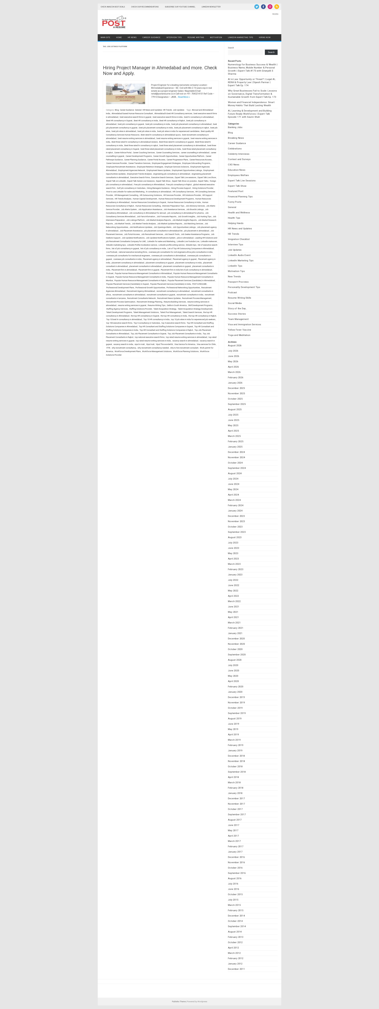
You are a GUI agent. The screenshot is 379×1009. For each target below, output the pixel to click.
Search (231, 48)
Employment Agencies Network (131, 170)
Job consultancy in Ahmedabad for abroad (147, 213)
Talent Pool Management (170, 312)
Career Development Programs (139, 156)
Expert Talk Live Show (207, 177)
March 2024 (234, 500)
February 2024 (235, 505)
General (138, 110)
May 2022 (233, 590)
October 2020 (235, 649)
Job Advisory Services (195, 206)
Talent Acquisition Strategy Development (195, 309)
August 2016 (235, 878)
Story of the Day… (237, 308)
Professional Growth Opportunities (150, 287)
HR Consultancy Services (183, 192)
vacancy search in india (123, 344)
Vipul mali (150, 344)
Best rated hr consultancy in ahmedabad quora (161, 135)
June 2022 (233, 585)
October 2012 (235, 942)
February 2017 (235, 846)
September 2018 (237, 772)
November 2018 (236, 761)
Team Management (238, 319)
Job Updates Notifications (133, 238)
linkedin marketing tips (116, 245)
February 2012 (235, 958)
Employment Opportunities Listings (187, 170)
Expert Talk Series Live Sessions (141, 181)
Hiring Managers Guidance (158, 188)
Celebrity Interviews (238, 154)
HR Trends (167, 110)
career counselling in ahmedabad (195, 152)
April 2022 (233, 596)
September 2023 (237, 532)
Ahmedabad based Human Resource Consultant (132, 113)
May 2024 (233, 489)
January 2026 (235, 382)
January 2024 (235, 510)
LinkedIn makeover (209, 241)
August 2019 (235, 718)
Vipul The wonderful (164, 344)
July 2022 (233, 580)
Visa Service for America (184, 344)
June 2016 (233, 889)
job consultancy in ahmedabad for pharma (185, 213)
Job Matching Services (193, 223)
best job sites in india (147, 131)
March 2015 (234, 905)
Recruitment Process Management (196, 298)
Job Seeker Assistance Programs (195, 234)
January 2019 (235, 750)
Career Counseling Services (167, 152)
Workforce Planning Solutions (186, 351)
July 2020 (233, 665)
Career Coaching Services (144, 152)
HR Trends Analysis (123, 199)
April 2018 (233, 777)
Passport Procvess (238, 282)
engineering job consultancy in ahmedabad (171, 174)
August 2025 (235, 409)
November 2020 (236, 644)
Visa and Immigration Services (244, 324)
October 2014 (235, 921)
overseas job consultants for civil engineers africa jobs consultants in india (180, 252)
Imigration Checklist (239, 239)
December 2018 (236, 756)
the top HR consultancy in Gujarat (145, 316)
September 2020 (237, 654)
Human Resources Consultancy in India (184, 202)
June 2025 (233, 420)
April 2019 (233, 734)
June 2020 (233, 670)
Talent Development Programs (119, 312)
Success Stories (237, 313)
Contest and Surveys (239, 159)
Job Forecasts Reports (166, 216)
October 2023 (235, 526)
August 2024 (235, 473)
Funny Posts (234, 202)
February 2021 (235, 628)
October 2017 (235, 809)
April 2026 (233, 366)
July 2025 (233, 414)
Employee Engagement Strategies (166, 163)
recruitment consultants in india (190, 295)
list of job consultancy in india (153, 248)
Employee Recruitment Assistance (120, 167)
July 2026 (233, 351)
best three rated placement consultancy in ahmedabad (182, 145)
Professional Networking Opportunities (183, 287)
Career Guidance (151, 37)
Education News (236, 170)
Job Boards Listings (195, 209)
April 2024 (233, 494)
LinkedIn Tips (235, 266)
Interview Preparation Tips (173, 206)
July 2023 (233, 542)
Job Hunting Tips (204, 216)
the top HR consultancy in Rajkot (202, 316)
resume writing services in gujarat (132, 305)
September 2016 (237, 873)
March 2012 (234, 953)
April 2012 (233, 947)
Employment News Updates (158, 170)
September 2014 (237, 926)
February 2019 (235, 745)
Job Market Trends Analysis (144, 223)
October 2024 (235, 462)
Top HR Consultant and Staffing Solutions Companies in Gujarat (166, 326)
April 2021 (233, 617)
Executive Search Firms (140, 177)
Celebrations (235, 148)
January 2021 (235, 633)
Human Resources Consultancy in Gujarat (148, 202)
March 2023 (234, 564)
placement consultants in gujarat (177, 266)
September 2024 (237, 468)
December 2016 (236, 857)
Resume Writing (196, 37)
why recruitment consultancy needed (153, 348)
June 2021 (233, 606)
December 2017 (236, 798)
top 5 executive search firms (173, 323)
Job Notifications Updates (141, 227)
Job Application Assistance (150, 209)
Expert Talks (203, 181)
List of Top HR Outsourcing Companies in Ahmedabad (190, 248)
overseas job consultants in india (127, 259)
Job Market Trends (122, 223)
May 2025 (233, 425)
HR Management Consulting (126, 195)
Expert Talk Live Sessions (242, 180)
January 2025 (235, 446)
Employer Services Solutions (177, 167)
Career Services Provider (116, 163)
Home (119, 37)
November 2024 (236, 457)
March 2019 (234, 740)
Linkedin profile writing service (171, 245)
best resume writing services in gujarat (172, 138)
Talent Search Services (192, 312)
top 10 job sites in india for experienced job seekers (193, 319)
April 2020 (233, 681)
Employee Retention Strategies (150, 167)
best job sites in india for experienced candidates (178, 131)
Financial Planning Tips (240, 196)
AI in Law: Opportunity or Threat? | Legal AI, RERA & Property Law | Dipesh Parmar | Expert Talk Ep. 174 (251, 82)
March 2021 (234, 622)
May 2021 (233, 612)
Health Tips (234, 218)
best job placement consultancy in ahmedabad (191, 124)
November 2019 (236, 702)
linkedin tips (191, 245)
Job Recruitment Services (152, 234)
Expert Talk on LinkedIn (116, 181)
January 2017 (235, 851)
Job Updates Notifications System (160, 238)
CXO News (233, 164)
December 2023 (236, 516)
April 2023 (233, 558)
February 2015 (235, 910)
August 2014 (235, 931)
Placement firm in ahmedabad (124, 270)
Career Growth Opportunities (165, 156)
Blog (117, 110)
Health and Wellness (239, 212)
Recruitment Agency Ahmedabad (141, 291)
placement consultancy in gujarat (160, 263)
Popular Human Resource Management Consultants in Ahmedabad (143, 273)
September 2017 (237, 814)
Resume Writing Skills (239, 298)
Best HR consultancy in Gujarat (119, 120)
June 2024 (233, 484)
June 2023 (233, 548)
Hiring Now (265, 37)
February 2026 (235, 377)
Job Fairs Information (146, 216)
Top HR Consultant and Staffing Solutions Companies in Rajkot (166, 330)
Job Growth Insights (186, 216)
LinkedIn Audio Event (239, 255)
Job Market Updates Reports (169, 223)
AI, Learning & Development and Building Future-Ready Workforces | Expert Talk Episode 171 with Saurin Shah (250, 113)
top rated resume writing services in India (153, 341)
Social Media (235, 303)
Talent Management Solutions (146, 312)
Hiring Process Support (181, 188)
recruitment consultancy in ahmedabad (173, 291)
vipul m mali (140, 344)
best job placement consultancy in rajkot (191, 128)
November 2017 (236, 803)
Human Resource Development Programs (176, 199)
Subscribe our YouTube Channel (180, 7)
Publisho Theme (179, 1001)
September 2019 (237, 713)
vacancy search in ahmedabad (185, 341)
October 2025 (235, 398)
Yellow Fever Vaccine (239, 329)
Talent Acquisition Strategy (165, 309)
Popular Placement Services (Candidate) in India (170, 284)
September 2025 (237, 404)
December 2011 (236, 969)
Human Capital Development (145, 199)
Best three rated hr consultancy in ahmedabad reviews (135, 142)
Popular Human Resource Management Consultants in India (140, 277)
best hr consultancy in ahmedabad (198, 117)
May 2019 (233, 729)
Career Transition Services (139, 163)
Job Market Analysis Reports (158, 220)
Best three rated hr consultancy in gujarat (176, 142)
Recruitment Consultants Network (141, 298)
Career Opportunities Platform (191, 156)
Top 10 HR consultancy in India (156, 319)
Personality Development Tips (244, 287)
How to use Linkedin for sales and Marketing (125, 192)
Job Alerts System (129, 209)
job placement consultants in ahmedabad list (163, 231)
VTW (108, 348)
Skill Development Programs (200, 305)
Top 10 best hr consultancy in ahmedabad (124, 319)
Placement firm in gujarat (148, 270)
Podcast (109, 273)
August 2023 (235, 537)
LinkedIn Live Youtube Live (188, 241)
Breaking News (236, 138)
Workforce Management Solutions (157, 351)
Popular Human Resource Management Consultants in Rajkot (140, 280)
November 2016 (236, 862)
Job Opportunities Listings (184, 227)
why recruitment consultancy (124, 348)
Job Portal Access (132, 234)
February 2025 (235, 441)
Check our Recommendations (145, 7)
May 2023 (233, 553)
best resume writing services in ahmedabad (136, 138)
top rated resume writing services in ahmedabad (186, 337)
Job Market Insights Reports (184, 220)
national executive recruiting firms (133, 252)
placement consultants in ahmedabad (145, 266)
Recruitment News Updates (169, 298)
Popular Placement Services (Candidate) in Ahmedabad (191, 280)
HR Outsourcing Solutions (151, 195)
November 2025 (236, 393)
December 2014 (236, 915)
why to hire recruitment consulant (184, 348)
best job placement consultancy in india (156, 128)
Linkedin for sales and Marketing (161, 241)
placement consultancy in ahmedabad (128, 263)
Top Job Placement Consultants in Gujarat (148, 333)
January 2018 (235, 793)
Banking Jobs (235, 127)
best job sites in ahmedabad (124, 131)
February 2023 (235, 569)
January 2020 (235, 692)
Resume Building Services (175, 302)
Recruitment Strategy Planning (149, 302)
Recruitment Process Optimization (120, 302)
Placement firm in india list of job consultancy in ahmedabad (186, 270)
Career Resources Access (201, 160)
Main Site (105, 37)
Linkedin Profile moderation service (142, 245)
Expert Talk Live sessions (185, 177)
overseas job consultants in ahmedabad (168, 255)
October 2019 (235, 708)
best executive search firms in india (168, 117)
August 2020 (235, 660)
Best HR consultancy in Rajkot (172, 120)
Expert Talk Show (163, 181)
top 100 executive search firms (119, 323)
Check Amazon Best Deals (113, 7)
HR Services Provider (172, 195)
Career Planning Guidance (135, 160)
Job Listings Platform (135, 220)
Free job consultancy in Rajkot (179, 184)
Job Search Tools (171, 234)
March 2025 (234, 436)
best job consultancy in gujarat (131, 124)
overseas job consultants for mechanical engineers (128, 255)
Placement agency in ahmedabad (157, 259)
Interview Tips (174, 37)
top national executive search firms (149, 337)
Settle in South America (177, 305)
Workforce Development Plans (128, 351)
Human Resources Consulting (148, 206)
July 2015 (233, 899)
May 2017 (233, 830)
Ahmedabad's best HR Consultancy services (173, 113)
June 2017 (233, 825)
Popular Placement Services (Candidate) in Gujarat (127, 284)
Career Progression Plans (177, 160)
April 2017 (233, 835)
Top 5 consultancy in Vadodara (147, 323)
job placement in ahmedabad (196, 231)
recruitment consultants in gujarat (161, 295)
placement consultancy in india (188, 263)
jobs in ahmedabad (185, 238)
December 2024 (236, 452)
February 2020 (235, 686)
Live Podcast (111, 252)
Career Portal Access (156, 160)
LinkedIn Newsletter (211, 7)
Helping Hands (235, 223)
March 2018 (234, 782)
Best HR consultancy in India (146, 120)
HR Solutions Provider (191, 195)
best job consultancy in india (158, 124)
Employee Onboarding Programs (196, 163)
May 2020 (233, 676)
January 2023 (235, 574)
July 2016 (233, 883)
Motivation (216, 37)
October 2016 (235, 867)
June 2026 (233, 356)
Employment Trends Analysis (139, 174)
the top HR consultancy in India (174, 316)
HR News (132, 37)
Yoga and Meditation (239, 335)
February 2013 (235, 937)
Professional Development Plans (120, 287)
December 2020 (236, 638)
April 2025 (233, 430)
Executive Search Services (162, 177)
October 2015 (235, 894)
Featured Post (235, 191)
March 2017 (234, 841)
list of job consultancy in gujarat (125, 248)
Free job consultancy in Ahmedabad (149, 184)
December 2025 (236, 388)
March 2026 (234, 372)
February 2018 (235, 788)
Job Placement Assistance (131, 231)
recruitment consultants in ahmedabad (128, 295)
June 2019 (233, 724)
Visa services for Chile (206, 344)
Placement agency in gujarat (185, 259)
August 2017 (235, 819)
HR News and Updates (152, 110)
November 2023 (236, 521)
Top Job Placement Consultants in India (184, 333)
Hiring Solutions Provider (202, 188)
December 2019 (236, 697)
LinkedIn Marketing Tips (240, 37)
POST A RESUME (199, 284)
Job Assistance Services (174, 209)
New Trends (234, 276)
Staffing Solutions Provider (140, 309)
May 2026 (233, 361)
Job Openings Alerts (162, 227)
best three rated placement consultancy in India (161, 149)
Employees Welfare (238, 175)
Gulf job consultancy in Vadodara (131, 188)
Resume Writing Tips (156, 305)
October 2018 (235, 766)
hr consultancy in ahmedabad (158, 192)
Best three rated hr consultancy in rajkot (141, 145)
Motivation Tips (236, 271)
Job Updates (178, 110)
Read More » (184, 97)
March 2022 (234, 601)
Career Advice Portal (122, 152)
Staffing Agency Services (117, 309)
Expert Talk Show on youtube (184, 181)
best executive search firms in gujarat (135, 117)
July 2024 (233, 478)
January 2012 (235, 963)
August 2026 (235, 345)
